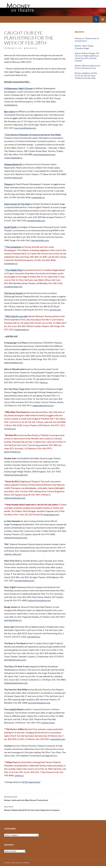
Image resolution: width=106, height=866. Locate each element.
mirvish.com (55, 309)
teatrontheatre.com (13, 362)
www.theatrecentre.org (44, 154)
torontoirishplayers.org (39, 702)
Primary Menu (102, 19)
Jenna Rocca (31, 48)
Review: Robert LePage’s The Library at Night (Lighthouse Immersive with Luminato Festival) (87, 57)
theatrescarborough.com (16, 474)
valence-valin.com (12, 554)
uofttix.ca (18, 775)
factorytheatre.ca (12, 451)
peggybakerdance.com (43, 405)
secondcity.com (58, 739)
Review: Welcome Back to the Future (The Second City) (87, 66)
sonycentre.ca (33, 636)
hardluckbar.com (51, 514)
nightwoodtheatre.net (14, 498)
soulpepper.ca (10, 105)
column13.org (48, 722)
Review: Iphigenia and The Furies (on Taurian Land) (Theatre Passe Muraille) (86, 75)
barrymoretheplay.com (25, 128)
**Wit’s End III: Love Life (16, 316)
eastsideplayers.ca (12, 620)
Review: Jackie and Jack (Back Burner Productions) (26, 798)
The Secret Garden (13, 293)
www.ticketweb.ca (13, 157)
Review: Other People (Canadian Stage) (84, 47)
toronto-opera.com (13, 177)
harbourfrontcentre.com (15, 537)
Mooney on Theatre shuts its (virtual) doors (87, 39)
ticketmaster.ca (21, 329)
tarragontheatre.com (24, 580)
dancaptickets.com (40, 240)
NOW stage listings (31, 782)
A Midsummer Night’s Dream (18, 88)
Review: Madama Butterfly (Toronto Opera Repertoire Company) (31, 808)
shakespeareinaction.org (15, 683)
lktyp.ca (43, 382)
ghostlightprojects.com (15, 659)
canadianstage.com (36, 220)
